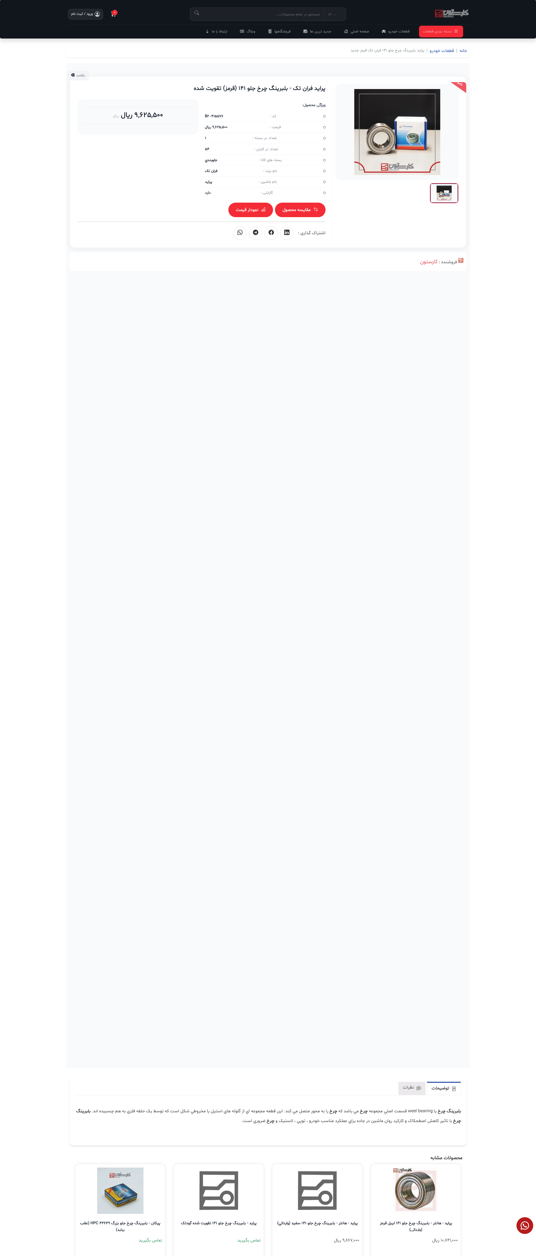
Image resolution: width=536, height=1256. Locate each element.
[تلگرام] (255, 233)
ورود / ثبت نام (82, 13)
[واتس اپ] (240, 233)
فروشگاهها (282, 31)
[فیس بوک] (271, 233)
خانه (463, 51)
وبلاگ (251, 31)
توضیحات (441, 1088)
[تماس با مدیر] (524, 1225)
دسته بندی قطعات (437, 31)
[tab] (444, 1088)
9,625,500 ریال (141, 115)
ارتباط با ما (219, 31)
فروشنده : (448, 262)
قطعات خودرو (399, 31)
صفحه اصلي (360, 31)
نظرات (409, 1087)
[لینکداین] (286, 233)
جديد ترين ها (320, 31)
